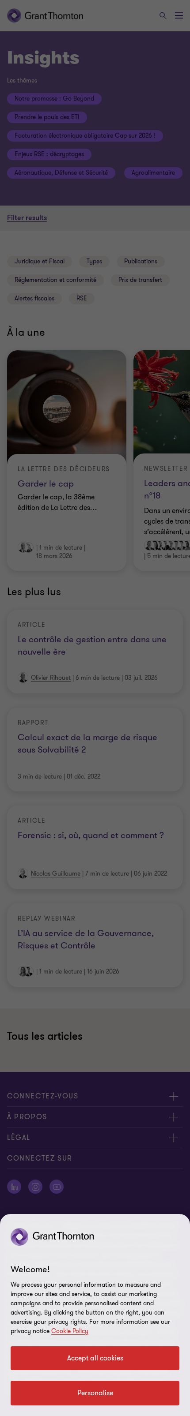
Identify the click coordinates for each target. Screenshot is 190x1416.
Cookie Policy (69, 1331)
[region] (95, 1315)
